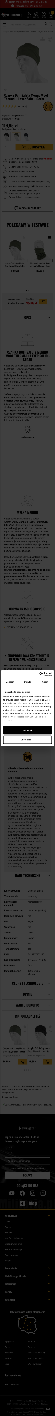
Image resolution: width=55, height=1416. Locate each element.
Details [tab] (27, 682)
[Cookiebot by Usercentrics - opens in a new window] (39, 674)
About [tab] (45, 682)
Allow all (27, 730)
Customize (26, 739)
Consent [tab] (10, 682)
